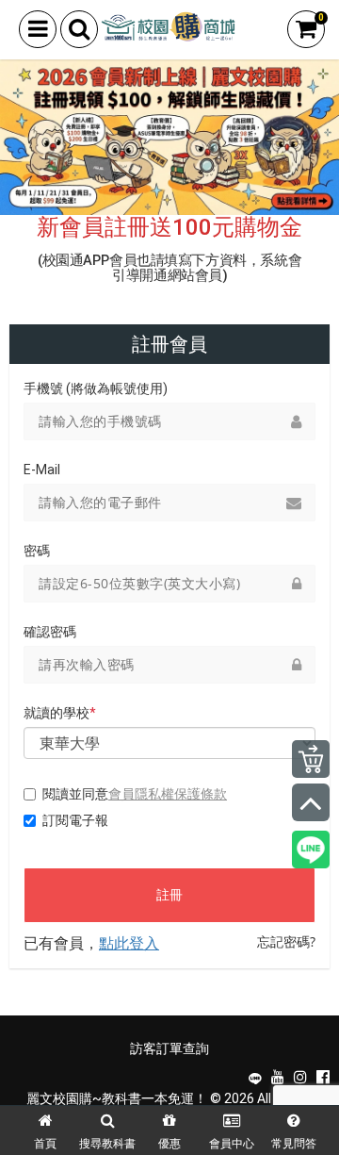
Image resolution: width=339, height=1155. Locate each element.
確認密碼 (50, 631)
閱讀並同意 (134, 793)
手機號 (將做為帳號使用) (96, 388)
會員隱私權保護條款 (167, 793)
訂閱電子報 (75, 820)
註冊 (169, 894)
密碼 (37, 550)
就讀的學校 (60, 712)
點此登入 (129, 942)
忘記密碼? (286, 941)
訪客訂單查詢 (169, 1048)
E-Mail (42, 469)
